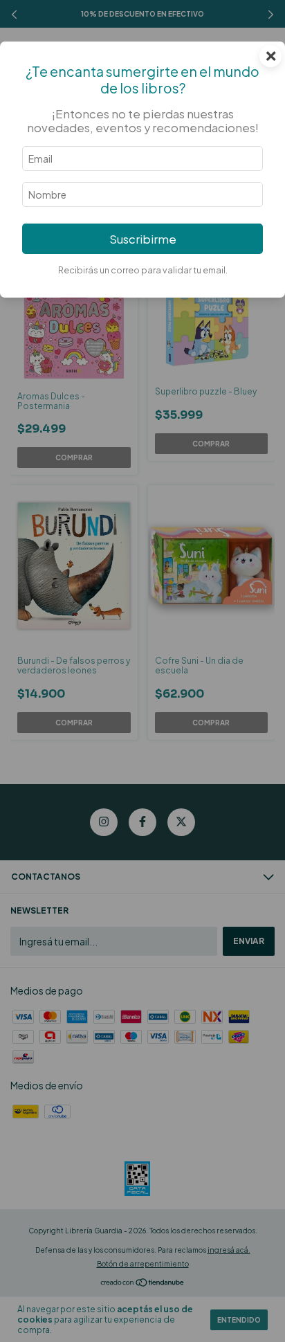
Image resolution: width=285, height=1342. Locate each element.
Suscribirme (142, 239)
